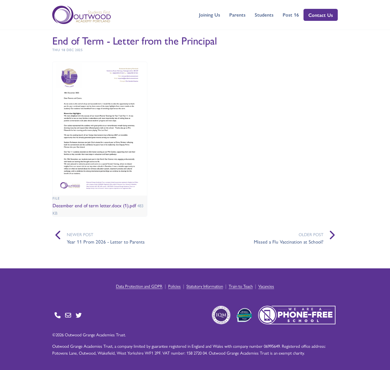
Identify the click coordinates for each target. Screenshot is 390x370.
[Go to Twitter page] (79, 315)
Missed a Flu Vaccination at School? (288, 241)
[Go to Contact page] (58, 315)
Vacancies (266, 286)
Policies (174, 286)
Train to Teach (241, 286)
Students (264, 14)
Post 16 (291, 14)
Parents (237, 14)
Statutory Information (204, 286)
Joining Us (209, 14)
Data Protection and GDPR (139, 286)
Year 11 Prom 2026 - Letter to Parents (106, 241)
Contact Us (320, 14)
